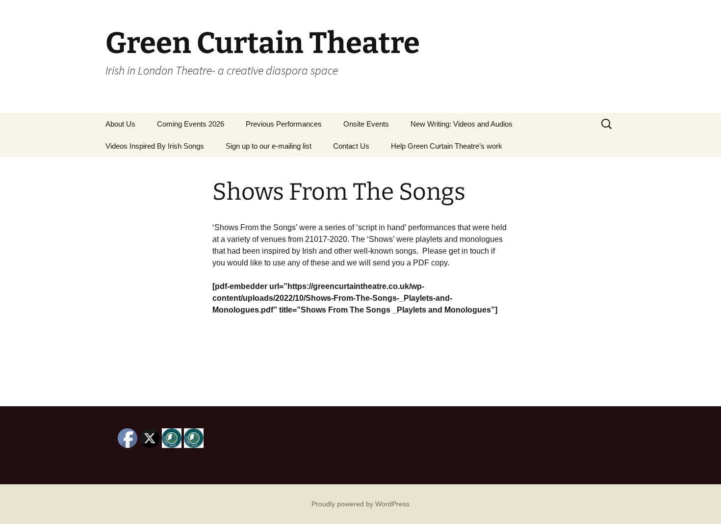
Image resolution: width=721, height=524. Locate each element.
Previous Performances (284, 124)
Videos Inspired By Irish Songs (154, 146)
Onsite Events (366, 124)
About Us (120, 124)
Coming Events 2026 (190, 124)
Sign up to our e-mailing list (268, 146)
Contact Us (351, 146)
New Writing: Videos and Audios (462, 124)
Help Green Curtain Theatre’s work (446, 146)
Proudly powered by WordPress (360, 504)
